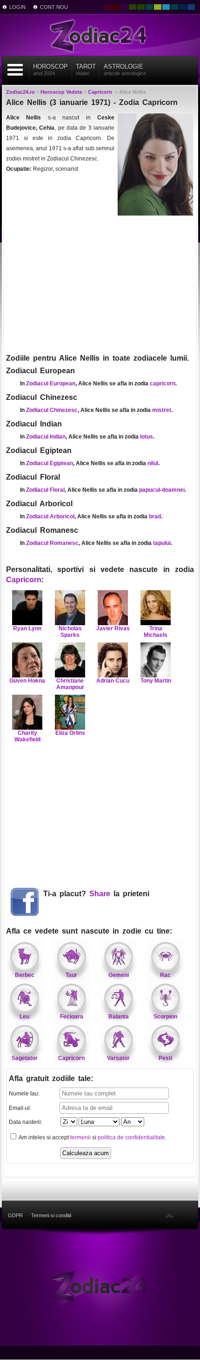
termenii (80, 1137)
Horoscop (50, 69)
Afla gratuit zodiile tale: (51, 1078)
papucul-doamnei (162, 490)
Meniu (15, 69)
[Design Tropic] (149, 7)
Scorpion (165, 1016)
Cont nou (54, 7)
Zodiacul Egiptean (49, 463)
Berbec (24, 975)
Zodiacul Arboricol (50, 516)
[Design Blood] (107, 7)
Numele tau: (24, 1093)
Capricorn (23, 580)
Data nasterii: (25, 1122)
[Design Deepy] (191, 7)
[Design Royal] (183, 7)
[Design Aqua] (166, 7)
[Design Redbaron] (116, 7)
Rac (165, 975)
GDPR (15, 1215)
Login (17, 7)
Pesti (165, 1058)
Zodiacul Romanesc (52, 543)
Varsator (118, 1058)
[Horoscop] (100, 1285)
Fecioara (71, 1016)
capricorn (162, 383)
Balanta (118, 1016)
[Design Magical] (124, 7)
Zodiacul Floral (45, 490)
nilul (152, 463)
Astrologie (125, 69)
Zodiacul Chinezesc (52, 410)
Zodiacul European (50, 383)
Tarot (86, 69)
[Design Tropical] (174, 7)
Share (99, 894)
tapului (162, 543)
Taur (71, 975)
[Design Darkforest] (132, 7)
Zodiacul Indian (46, 436)
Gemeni (118, 975)
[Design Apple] (157, 7)
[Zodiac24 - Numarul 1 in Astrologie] (100, 35)
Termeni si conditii (51, 1215)
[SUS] (169, 1215)
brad (155, 516)
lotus (146, 436)
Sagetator (25, 1058)
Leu (24, 1016)
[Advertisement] (100, 285)
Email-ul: (20, 1108)
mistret (161, 410)
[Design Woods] (141, 7)
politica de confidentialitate (131, 1137)
